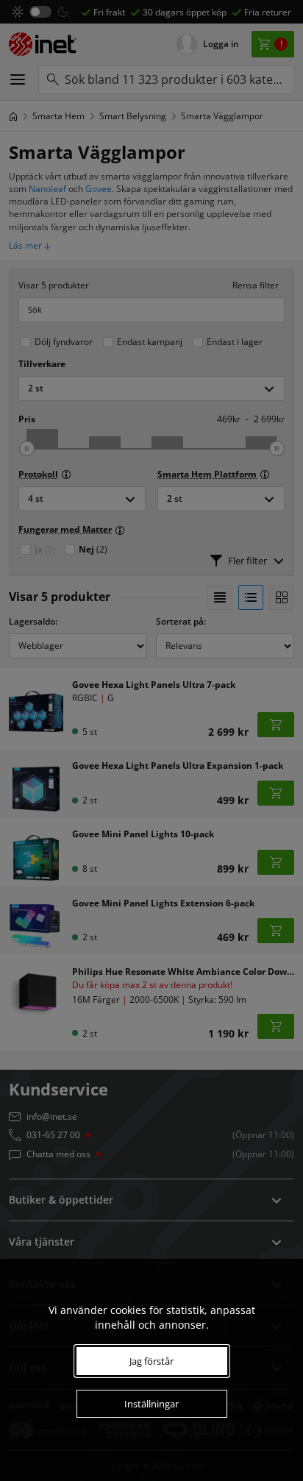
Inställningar (151, 1403)
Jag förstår (151, 1361)
